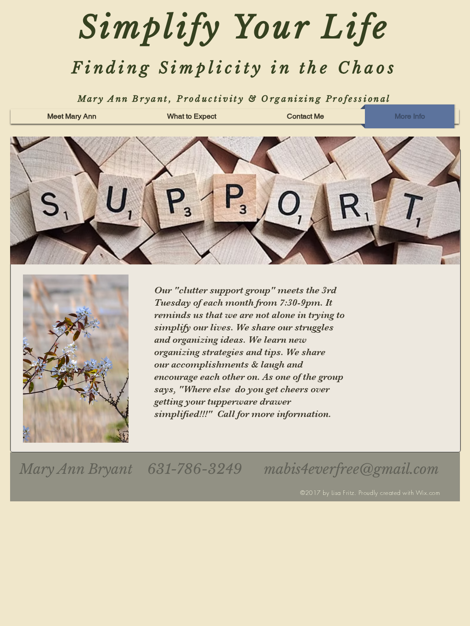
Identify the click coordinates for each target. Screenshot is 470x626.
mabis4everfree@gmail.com (351, 469)
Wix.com (428, 493)
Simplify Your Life (234, 27)
